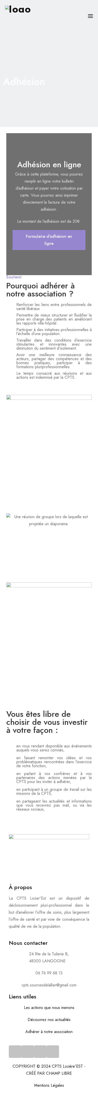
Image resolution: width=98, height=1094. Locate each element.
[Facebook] (15, 1051)
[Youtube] (40, 1051)
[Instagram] (27, 1051)
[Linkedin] (52, 1051)
